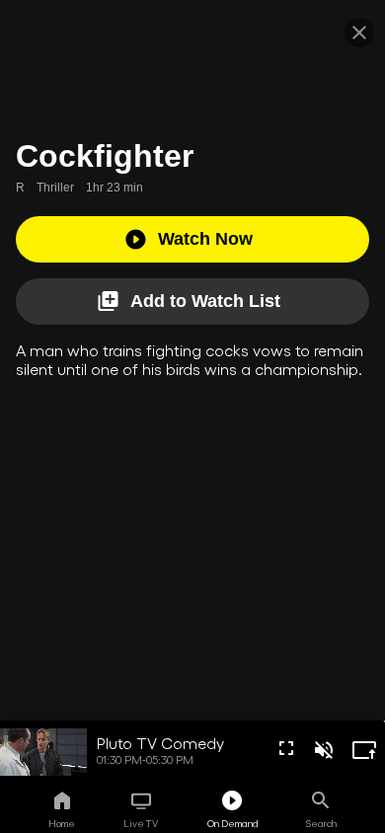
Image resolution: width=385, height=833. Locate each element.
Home (61, 823)
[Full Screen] (286, 748)
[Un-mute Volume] (324, 750)
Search (321, 823)
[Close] (359, 32)
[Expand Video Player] (364, 750)
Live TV (140, 823)
